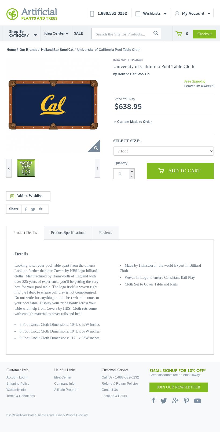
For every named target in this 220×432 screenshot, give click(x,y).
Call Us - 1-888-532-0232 (120, 377)
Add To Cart (184, 170)
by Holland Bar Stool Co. (131, 74)
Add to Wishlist (29, 196)
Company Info (64, 383)
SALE (78, 33)
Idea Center (54, 33)
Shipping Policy (17, 383)
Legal (50, 414)
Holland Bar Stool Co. (57, 50)
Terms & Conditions (20, 396)
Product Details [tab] (25, 233)
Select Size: (127, 141)
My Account (194, 13)
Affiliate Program (66, 390)
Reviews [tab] (105, 233)
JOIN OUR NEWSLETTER (178, 387)
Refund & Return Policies (120, 383)
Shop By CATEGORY (19, 34)
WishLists (152, 13)
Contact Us (110, 390)
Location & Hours (114, 396)
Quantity (121, 163)
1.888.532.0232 (112, 13)
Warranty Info (16, 390)
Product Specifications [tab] (68, 233)
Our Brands (28, 50)
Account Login (16, 377)
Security (83, 414)
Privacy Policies (65, 414)
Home (11, 50)
